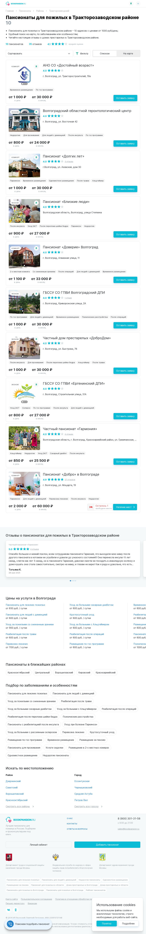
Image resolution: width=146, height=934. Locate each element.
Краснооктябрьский (19, 672)
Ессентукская (81, 781)
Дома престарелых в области (114, 885)
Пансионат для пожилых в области (47, 885)
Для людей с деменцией (53, 135)
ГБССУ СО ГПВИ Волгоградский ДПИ (74, 292)
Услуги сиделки (54, 747)
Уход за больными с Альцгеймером (89, 624)
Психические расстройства (95, 317)
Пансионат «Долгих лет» (63, 156)
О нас (70, 818)
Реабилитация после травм (21, 634)
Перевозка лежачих (58, 498)
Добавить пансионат (107, 844)
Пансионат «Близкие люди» (66, 201)
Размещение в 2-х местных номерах (89, 747)
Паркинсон (15, 180)
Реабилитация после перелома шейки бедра (32, 716)
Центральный (42, 672)
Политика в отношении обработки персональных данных (83, 899)
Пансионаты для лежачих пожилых (25, 604)
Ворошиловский (64, 672)
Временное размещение (21, 89)
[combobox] (39, 53)
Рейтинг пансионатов (96, 890)
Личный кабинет (38, 844)
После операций (66, 271)
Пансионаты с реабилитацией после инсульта (33, 724)
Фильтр (84, 53)
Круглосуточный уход (82, 614)
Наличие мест (124, 507)
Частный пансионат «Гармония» (70, 428)
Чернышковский (83, 787)
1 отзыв (68, 297)
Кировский (84, 672)
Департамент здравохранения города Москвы (116, 866)
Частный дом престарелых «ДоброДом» (77, 337)
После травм (83, 180)
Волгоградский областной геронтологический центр (87, 110)
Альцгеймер (98, 180)
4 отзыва (69, 434)
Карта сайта (12, 899)
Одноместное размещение (61, 180)
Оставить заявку (125, 97)
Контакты (72, 823)
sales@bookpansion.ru (128, 828)
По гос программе (44, 89)
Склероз (26, 408)
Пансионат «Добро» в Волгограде (71, 474)
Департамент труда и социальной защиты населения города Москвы (25, 866)
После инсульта (75, 135)
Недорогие (15, 135)
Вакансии (32, 903)
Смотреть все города (86, 806)
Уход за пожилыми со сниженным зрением (30, 624)
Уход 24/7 (32, 226)
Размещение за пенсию (92, 739)
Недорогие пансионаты (56, 755)
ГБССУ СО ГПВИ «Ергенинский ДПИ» (74, 383)
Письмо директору (15, 903)
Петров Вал (81, 800)
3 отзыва (69, 161)
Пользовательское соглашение (36, 899)
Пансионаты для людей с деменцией (26, 614)
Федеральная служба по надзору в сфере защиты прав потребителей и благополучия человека (72, 868)
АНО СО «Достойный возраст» (68, 65)
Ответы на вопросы (77, 829)
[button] (22, 83)
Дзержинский (13, 781)
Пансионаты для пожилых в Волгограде (25, 890)
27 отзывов (70, 479)
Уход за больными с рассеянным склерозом (32, 732)
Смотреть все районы (18, 806)
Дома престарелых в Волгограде (82, 885)
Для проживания (31, 135)
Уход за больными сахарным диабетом (91, 604)
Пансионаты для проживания (24, 747)
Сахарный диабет (58, 453)
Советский (12, 787)
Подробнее (128, 923)
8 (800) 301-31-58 (129, 818)
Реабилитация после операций (87, 634)
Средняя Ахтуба (83, 793)
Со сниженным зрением (44, 271)
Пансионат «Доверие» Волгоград (70, 247)
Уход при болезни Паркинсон (80, 724)
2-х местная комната (20, 271)
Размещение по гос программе (87, 643)
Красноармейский (105, 672)
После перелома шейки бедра (54, 226)
